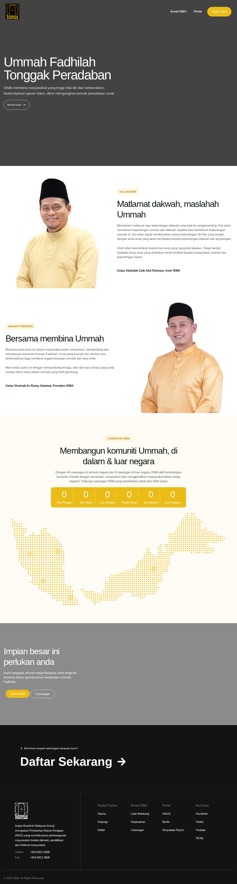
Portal (198, 11)
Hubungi (103, 821)
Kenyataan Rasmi (173, 830)
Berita (165, 821)
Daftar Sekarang (66, 761)
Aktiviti (166, 813)
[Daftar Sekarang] (121, 761)
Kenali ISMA (178, 11)
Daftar (101, 830)
